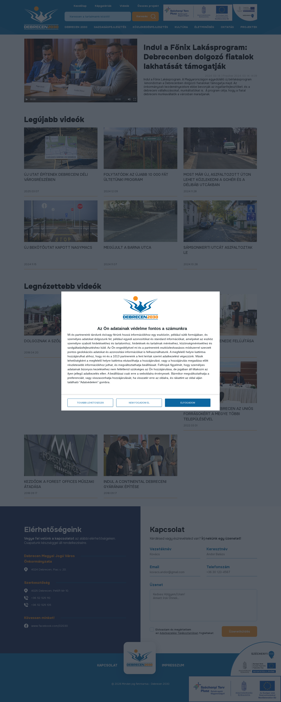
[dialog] (140, 351)
